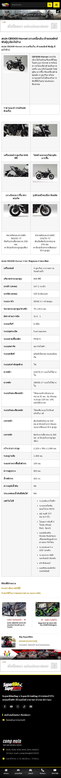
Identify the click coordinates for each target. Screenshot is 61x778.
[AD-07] (30, 26)
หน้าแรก (6, 773)
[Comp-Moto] (12, 742)
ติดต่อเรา (43, 773)
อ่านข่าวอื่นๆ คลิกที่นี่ (11, 588)
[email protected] (28, 641)
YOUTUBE (55, 773)
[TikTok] (24, 706)
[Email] (30, 706)
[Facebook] (4, 706)
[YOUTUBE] (54, 770)
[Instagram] (17, 706)
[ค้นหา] (49, 5)
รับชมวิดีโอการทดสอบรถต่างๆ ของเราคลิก (21, 593)
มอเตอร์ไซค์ (18, 773)
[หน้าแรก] (6, 770)
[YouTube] (11, 706)
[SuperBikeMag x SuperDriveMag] (13, 686)
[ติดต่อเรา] (42, 770)
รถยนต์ (30, 773)
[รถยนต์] (30, 770)
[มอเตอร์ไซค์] (18, 770)
